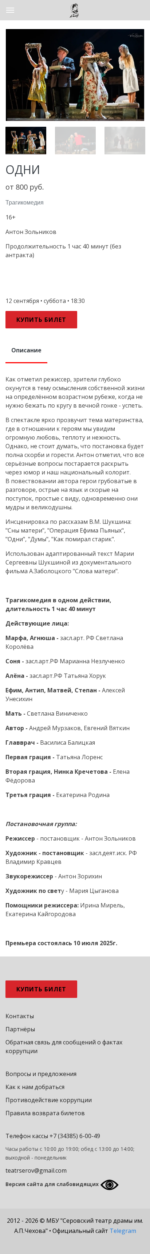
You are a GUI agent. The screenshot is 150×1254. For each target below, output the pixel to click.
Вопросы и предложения (40, 1073)
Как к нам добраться (34, 1087)
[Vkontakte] (58, 1241)
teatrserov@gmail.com (36, 1170)
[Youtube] (76, 1241)
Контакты (19, 1016)
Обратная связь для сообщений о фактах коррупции (63, 1046)
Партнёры (20, 1029)
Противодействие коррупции (48, 1100)
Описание (26, 350)
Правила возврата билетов (45, 1113)
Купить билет (41, 320)
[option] (75, 75)
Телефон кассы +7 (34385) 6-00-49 (52, 1136)
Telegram (123, 1230)
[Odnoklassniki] (94, 1241)
